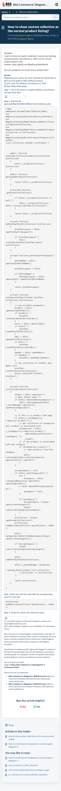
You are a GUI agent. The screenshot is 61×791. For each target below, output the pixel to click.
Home (5, 11)
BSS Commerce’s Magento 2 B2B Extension (27, 676)
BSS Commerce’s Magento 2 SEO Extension (28, 684)
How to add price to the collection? (23, 765)
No (24, 706)
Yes (38, 706)
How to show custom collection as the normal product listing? (31, 737)
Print (11, 725)
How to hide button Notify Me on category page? (29, 770)
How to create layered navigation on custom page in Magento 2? (31, 745)
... (13, 11)
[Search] (55, 17)
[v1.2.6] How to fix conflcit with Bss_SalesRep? (28, 774)
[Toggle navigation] (56, 4)
